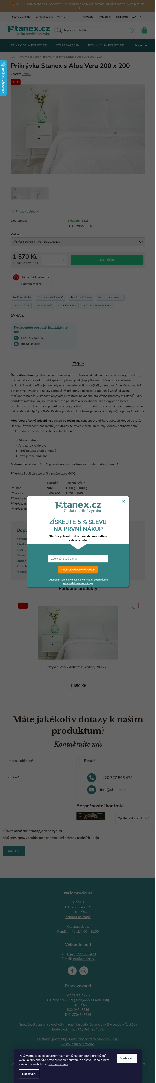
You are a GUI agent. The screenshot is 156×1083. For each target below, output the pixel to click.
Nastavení (29, 1074)
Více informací (58, 1064)
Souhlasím (127, 1058)
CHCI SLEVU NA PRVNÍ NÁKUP (78, 569)
